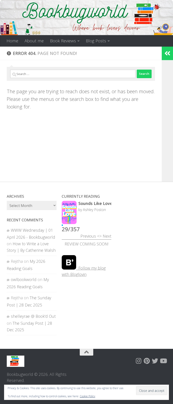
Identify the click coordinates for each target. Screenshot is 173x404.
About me (34, 41)
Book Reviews (63, 41)
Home (12, 41)
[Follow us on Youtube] (163, 361)
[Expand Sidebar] (167, 53)
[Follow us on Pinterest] (147, 361)
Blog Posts (96, 41)
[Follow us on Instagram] (139, 361)
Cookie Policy (87, 396)
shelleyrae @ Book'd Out (33, 316)
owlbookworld (23, 279)
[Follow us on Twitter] (155, 361)
